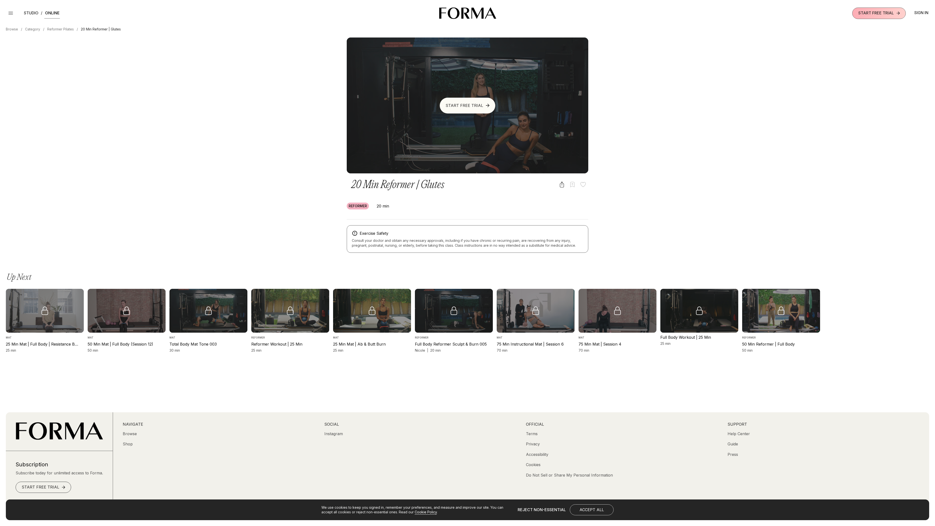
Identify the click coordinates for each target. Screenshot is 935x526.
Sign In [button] (921, 12)
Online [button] (52, 12)
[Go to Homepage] (59, 438)
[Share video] (562, 184)
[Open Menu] (11, 13)
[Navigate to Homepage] (467, 13)
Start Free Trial (876, 12)
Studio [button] (31, 12)
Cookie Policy (426, 512)
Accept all (592, 509)
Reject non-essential (542, 509)
